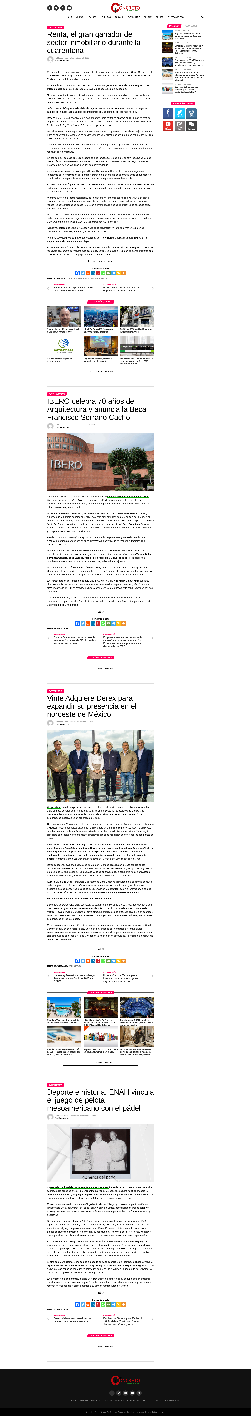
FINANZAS (106, 17)
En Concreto (64, 60)
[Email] (108, 273)
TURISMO (119, 17)
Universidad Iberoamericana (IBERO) (128, 496)
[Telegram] (113, 273)
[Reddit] (88, 273)
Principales (75, 966)
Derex (135, 810)
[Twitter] (83, 273)
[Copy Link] (118, 273)
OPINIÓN (160, 17)
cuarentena (76, 278)
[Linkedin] (93, 273)
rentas (103, 278)
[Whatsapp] (103, 273)
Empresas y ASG (176, 17)
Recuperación (91, 278)
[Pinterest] (98, 273)
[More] (123, 273)
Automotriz (134, 17)
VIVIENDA (80, 17)
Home (69, 17)
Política (148, 17)
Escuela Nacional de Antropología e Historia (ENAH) (79, 1187)
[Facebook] (77, 273)
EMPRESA (93, 17)
